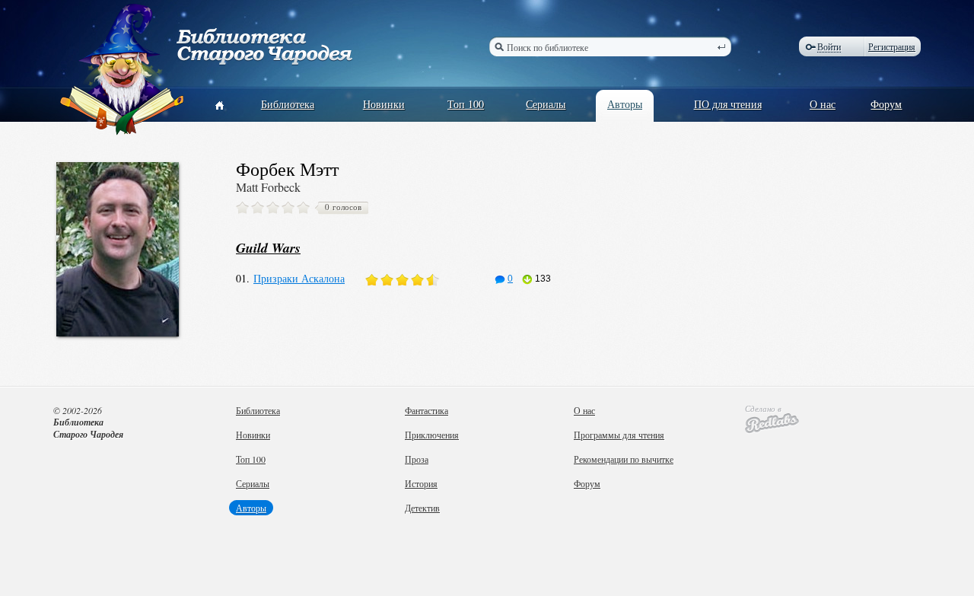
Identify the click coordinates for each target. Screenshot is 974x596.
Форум (886, 104)
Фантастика (426, 410)
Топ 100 (465, 104)
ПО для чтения (728, 104)
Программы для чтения (619, 435)
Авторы (624, 104)
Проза (416, 459)
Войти (829, 47)
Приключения (432, 435)
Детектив (422, 508)
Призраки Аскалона (299, 278)
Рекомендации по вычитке (623, 459)
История (421, 483)
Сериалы (545, 104)
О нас (823, 104)
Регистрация (891, 46)
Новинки (384, 104)
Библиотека (287, 104)
